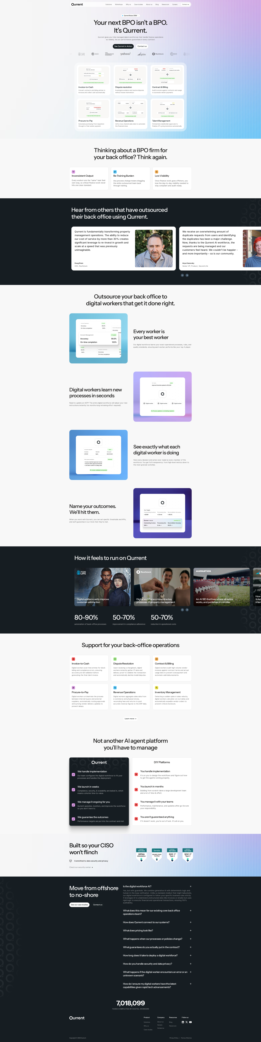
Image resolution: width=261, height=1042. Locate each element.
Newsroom (165, 4)
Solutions (109, 4)
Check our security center (80, 867)
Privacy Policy (174, 1038)
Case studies (138, 4)
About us (149, 4)
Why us (128, 4)
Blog (157, 4)
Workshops (119, 4)
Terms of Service (186, 1038)
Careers (175, 4)
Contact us (160, 1028)
